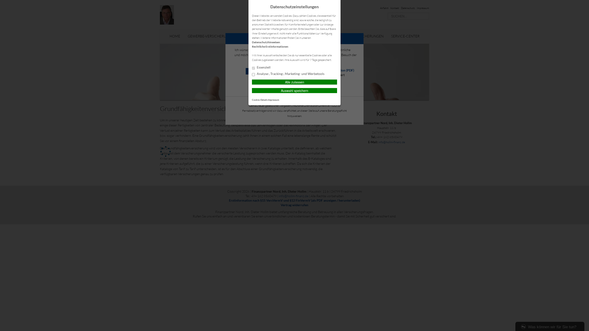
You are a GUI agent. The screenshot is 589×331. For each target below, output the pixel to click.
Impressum (273, 99)
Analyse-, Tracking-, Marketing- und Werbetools (290, 74)
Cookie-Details (260, 99)
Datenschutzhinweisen (266, 42)
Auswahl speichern (294, 90)
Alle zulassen (294, 82)
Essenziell (263, 67)
